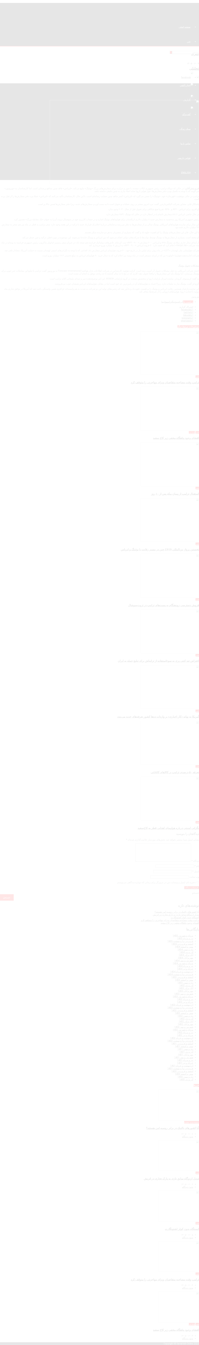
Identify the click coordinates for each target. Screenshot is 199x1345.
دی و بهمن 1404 (185, 949)
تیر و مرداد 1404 (185, 966)
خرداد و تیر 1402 (185, 1035)
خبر (197, 376)
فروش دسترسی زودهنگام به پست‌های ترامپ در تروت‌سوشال (163, 605)
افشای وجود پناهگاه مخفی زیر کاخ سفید (176, 438)
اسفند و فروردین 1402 (182, 1010)
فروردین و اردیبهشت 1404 (180, 974)
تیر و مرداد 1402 (185, 1032)
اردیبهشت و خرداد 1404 (181, 971)
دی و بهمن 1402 (185, 1016)
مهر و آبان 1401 (185, 1054)
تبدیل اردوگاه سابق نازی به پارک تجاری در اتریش (176, 914)
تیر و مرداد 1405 (185, 938)
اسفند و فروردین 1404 (182, 944)
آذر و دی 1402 (186, 1018)
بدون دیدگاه (187, 1136)
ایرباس (180, 301)
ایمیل (195, 871)
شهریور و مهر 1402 (183, 1027)
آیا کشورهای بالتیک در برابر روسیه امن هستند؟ (177, 912)
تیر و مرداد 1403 (185, 999)
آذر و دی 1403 (186, 985)
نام (197, 866)
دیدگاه (195, 861)
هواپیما (164, 301)
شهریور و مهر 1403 (183, 993)
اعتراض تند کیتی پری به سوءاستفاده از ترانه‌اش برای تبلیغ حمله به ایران (158, 661)
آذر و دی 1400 (186, 1079)
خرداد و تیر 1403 (185, 1002)
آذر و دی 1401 (186, 1052)
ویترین (192, 432)
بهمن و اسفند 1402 (184, 1013)
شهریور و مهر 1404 (183, 960)
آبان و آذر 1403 (186, 988)
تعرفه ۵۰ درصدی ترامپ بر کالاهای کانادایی (175, 772)
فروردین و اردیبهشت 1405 (180, 941)
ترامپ (169, 301)
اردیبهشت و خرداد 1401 (181, 1065)
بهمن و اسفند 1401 (184, 1046)
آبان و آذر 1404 (186, 955)
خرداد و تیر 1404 (185, 968)
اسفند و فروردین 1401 (182, 1043)
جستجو (195, 892)
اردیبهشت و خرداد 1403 (181, 1004)
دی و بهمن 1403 (185, 982)
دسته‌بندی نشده (191, 1122)
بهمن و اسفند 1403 (184, 980)
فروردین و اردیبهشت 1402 (180, 1040)
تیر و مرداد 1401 (185, 1060)
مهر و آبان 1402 (185, 1024)
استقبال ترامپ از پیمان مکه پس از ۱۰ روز (175, 493)
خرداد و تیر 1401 (185, 1063)
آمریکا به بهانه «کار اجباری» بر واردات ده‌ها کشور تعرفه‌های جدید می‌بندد (158, 716)
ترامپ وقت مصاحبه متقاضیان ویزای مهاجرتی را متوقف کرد (165, 382)
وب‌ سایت (194, 876)
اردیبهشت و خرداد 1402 (181, 1038)
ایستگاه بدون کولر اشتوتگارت (185, 917)
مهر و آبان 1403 (185, 991)
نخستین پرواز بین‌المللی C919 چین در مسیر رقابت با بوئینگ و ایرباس (160, 549)
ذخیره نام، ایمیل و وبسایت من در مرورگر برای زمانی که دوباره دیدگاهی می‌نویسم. (156, 882)
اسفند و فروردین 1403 (182, 977)
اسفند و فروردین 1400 (182, 1071)
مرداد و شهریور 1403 (183, 996)
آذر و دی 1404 (186, 952)
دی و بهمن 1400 (185, 1076)
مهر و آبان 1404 (185, 957)
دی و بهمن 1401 (185, 1049)
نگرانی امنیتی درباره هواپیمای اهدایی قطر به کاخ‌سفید (168, 828)
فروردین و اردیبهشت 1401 (180, 1068)
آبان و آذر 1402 (186, 1021)
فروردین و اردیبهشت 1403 (180, 1007)
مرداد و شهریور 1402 (183, 1029)
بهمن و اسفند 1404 (184, 946)
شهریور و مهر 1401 (183, 1057)
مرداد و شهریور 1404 (183, 963)
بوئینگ (174, 301)
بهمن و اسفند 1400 (184, 1074)
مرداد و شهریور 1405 (183, 935)
